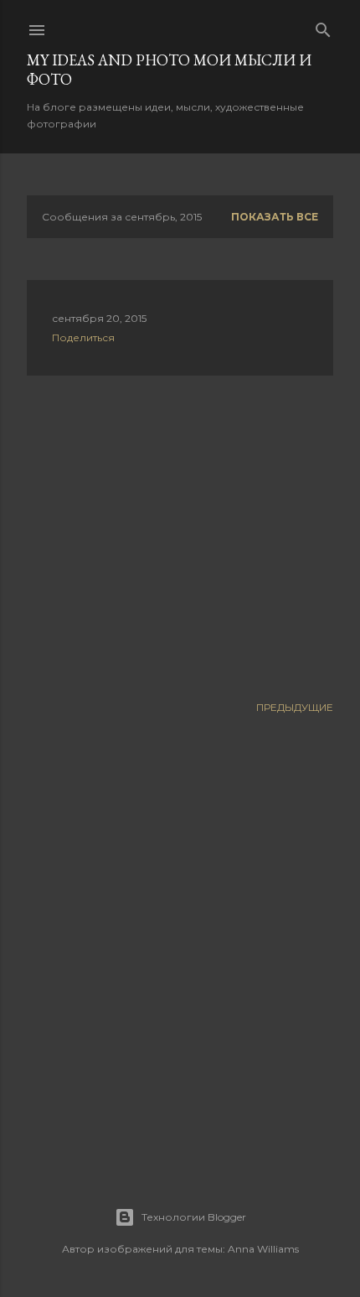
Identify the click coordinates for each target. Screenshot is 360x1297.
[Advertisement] (180, 535)
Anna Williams (263, 1249)
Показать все (274, 216)
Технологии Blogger (193, 1217)
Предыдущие (294, 707)
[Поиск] (323, 26)
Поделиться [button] (83, 337)
